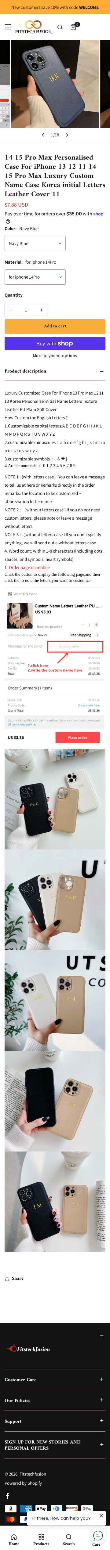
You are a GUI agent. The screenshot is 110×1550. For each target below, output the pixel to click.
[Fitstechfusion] (34, 27)
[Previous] (43, 135)
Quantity (14, 295)
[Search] (60, 27)
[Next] (67, 135)
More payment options (55, 355)
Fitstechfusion (33, 1474)
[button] (73, 27)
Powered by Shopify (23, 1483)
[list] (55, 91)
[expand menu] (8, 27)
